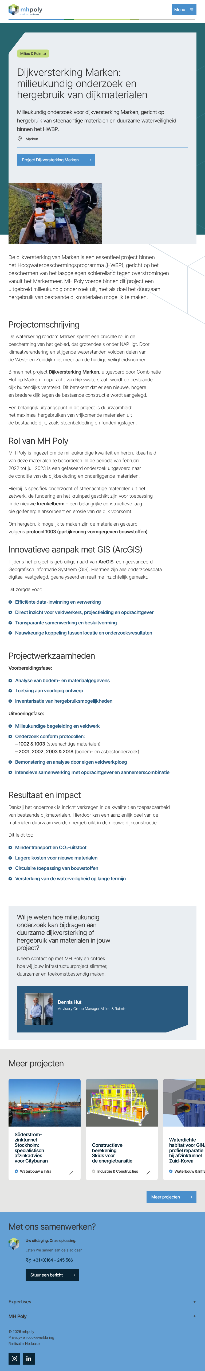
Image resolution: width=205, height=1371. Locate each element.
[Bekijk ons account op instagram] (14, 1359)
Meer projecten (165, 1197)
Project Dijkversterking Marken (50, 159)
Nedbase (32, 1343)
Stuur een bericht (46, 1275)
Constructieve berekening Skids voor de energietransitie (112, 1153)
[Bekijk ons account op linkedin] (29, 1359)
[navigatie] (102, 1301)
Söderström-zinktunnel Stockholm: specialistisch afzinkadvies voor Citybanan (31, 1148)
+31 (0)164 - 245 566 (53, 1260)
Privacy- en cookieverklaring (31, 1337)
